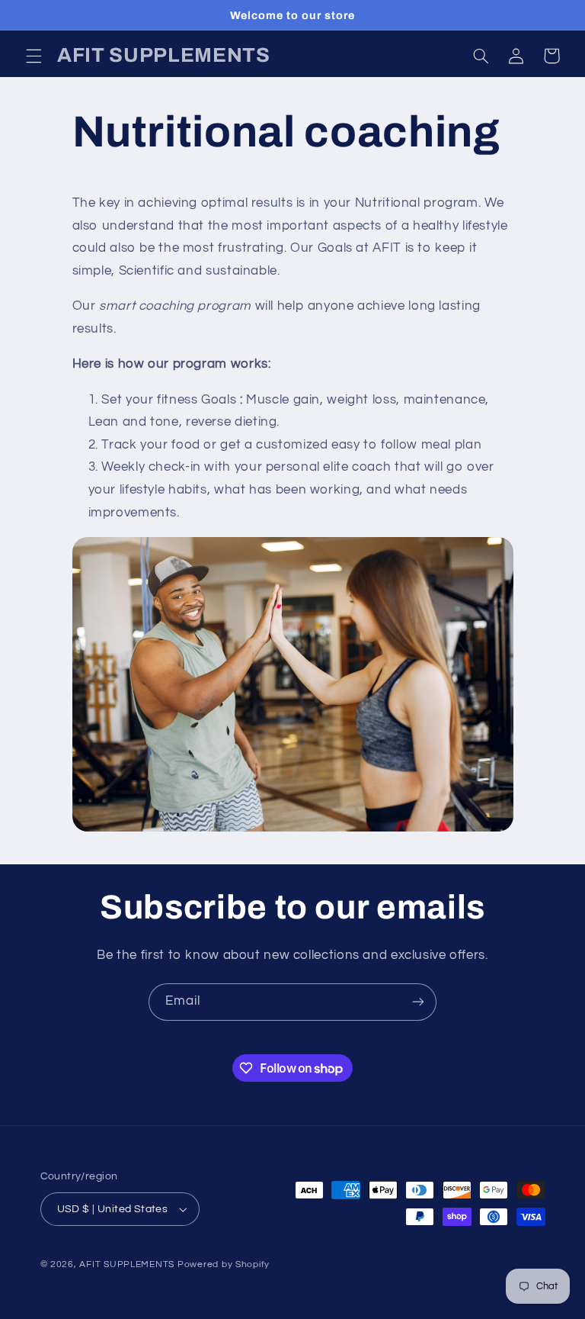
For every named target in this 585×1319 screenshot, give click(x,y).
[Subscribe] (418, 1002)
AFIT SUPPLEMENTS (126, 1264)
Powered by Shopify (223, 1264)
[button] (33, 55)
